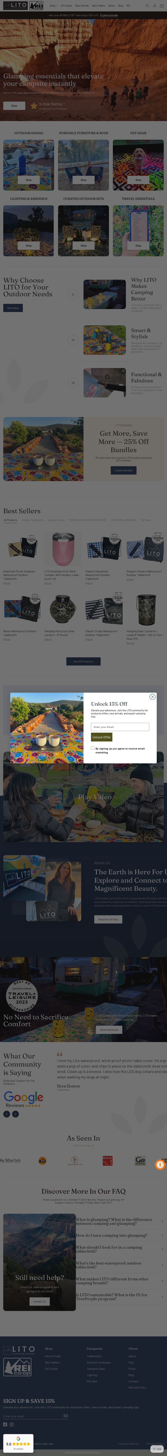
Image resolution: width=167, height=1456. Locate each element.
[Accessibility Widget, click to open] (160, 1165)
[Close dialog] (152, 697)
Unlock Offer (102, 737)
